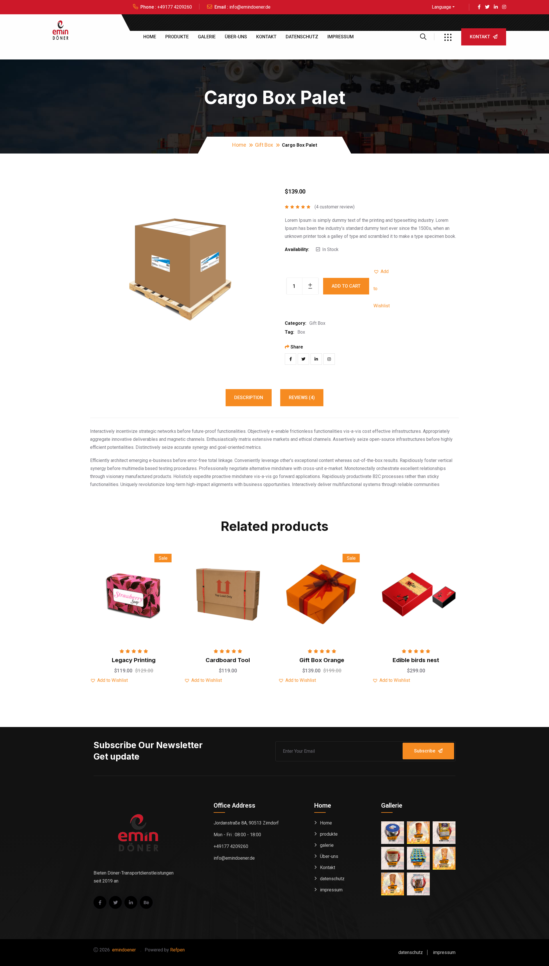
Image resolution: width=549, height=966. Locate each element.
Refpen (179, 950)
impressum (340, 36)
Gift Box (264, 145)
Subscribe (424, 751)
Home (149, 36)
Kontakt (266, 36)
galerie (207, 36)
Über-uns (236, 36)
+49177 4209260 (174, 7)
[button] (382, 271)
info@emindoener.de (249, 7)
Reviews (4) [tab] (302, 397)
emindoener (125, 950)
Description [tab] (248, 397)
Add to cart (346, 286)
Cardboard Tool (228, 660)
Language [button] (441, 7)
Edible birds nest (416, 660)
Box (301, 332)
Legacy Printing (134, 660)
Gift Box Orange (321, 660)
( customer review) (335, 207)
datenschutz (302, 36)
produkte (177, 36)
